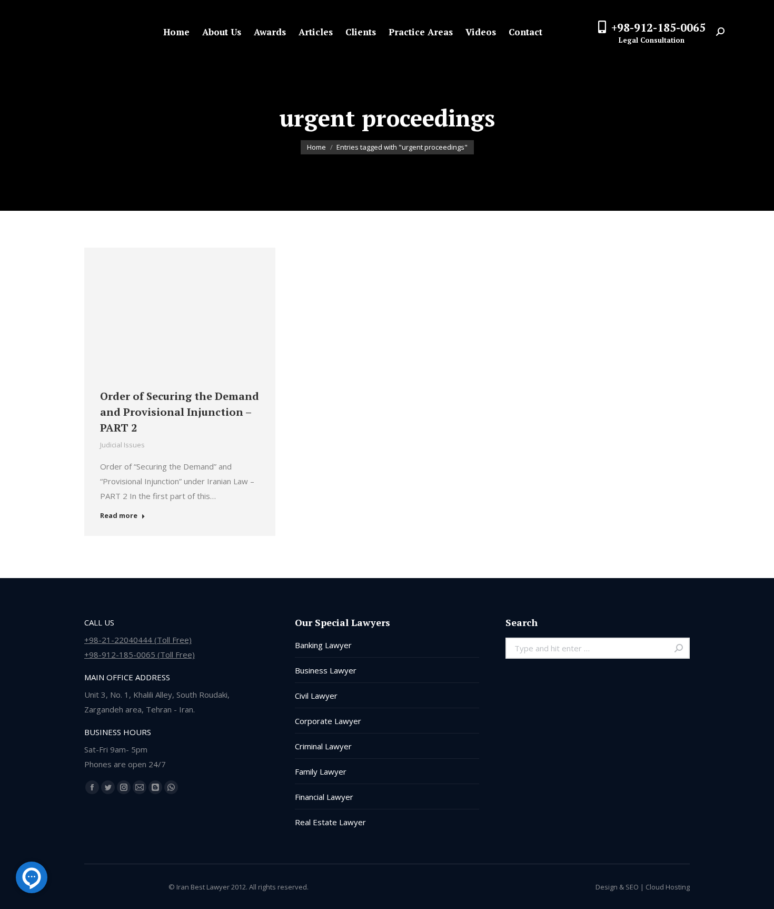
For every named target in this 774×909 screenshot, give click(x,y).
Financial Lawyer (324, 796)
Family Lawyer (320, 771)
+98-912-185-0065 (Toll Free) (139, 654)
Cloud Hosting (668, 887)
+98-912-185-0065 (658, 27)
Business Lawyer (325, 670)
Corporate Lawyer (328, 721)
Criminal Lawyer (323, 746)
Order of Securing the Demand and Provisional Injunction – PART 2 (179, 412)
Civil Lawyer (316, 695)
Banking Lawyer (323, 645)
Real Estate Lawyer (330, 822)
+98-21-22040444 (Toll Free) (138, 639)
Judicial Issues (122, 444)
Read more (118, 515)
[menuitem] (176, 32)
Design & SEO (617, 887)
